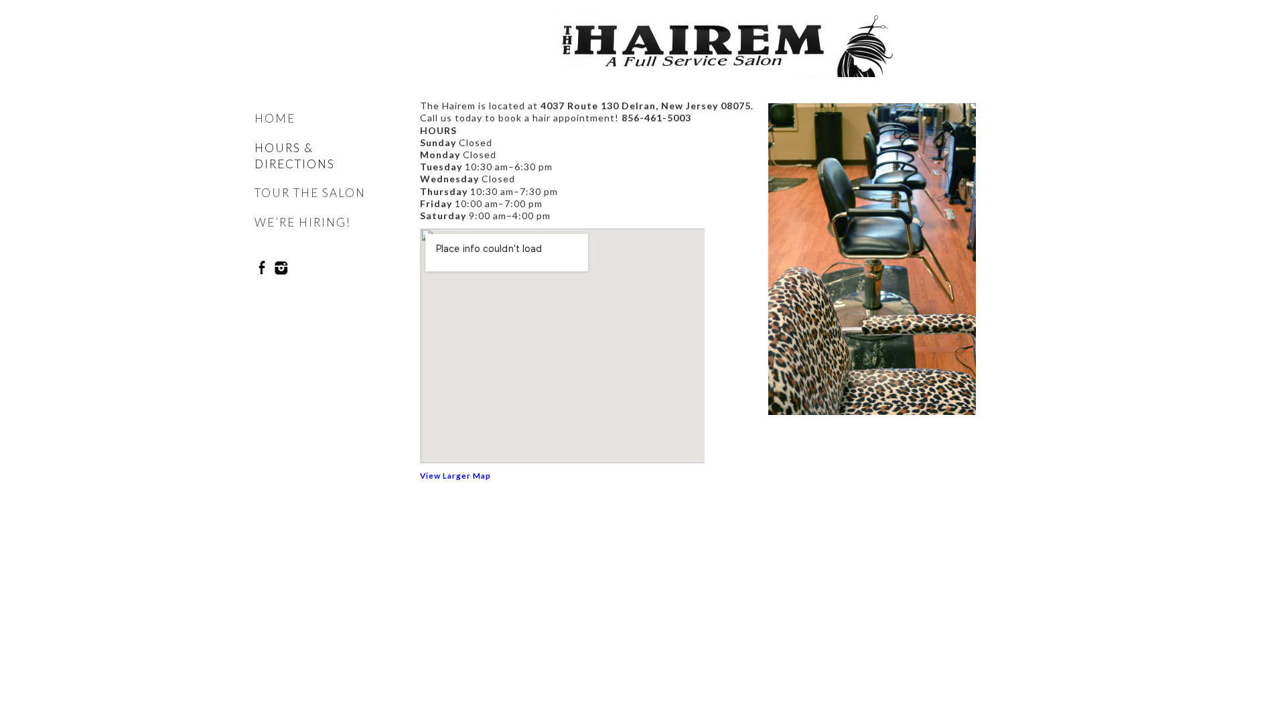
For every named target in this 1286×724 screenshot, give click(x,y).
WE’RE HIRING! (303, 222)
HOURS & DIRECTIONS (295, 156)
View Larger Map (455, 475)
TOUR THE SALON (310, 193)
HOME (275, 118)
